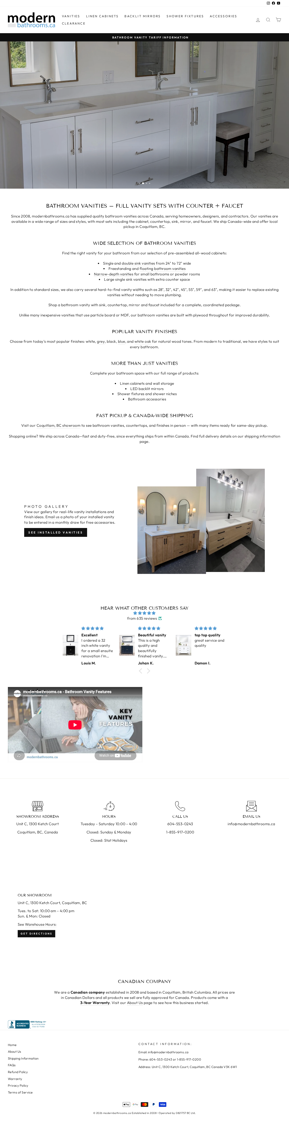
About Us (135, 1002)
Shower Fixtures (185, 16)
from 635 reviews (142, 618)
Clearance (74, 23)
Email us (52, 516)
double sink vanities (138, 263)
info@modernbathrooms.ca (251, 823)
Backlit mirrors (142, 16)
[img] (144, 613)
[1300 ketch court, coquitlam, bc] (144, 915)
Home (12, 1045)
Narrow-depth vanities (113, 274)
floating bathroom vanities (163, 268)
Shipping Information (23, 1058)
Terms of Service (20, 1092)
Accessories (223, 16)
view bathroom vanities (144, 176)
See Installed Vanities (55, 532)
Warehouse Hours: (41, 924)
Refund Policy (18, 1072)
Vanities (71, 16)
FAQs (12, 1065)
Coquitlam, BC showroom (58, 425)
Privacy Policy (18, 1085)
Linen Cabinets (102, 16)
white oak (142, 341)
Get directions (36, 933)
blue (121, 341)
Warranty (15, 1079)
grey (101, 341)
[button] (141, 670)
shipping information (262, 436)
